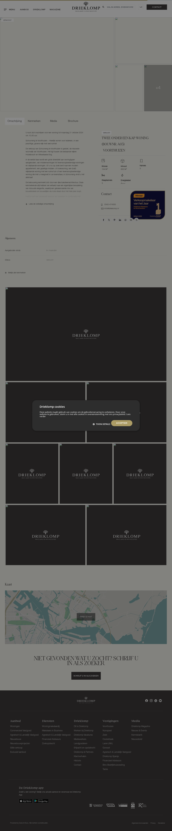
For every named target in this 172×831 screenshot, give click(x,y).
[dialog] (86, 415)
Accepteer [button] (121, 423)
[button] (101, 424)
